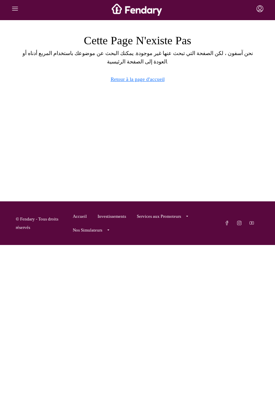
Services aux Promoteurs (159, 216)
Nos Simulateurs (87, 230)
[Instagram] (240, 223)
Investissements (112, 216)
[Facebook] (228, 223)
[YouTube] (253, 223)
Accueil (80, 216)
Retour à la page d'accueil (138, 79)
